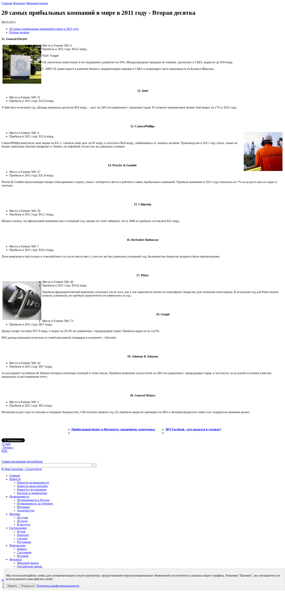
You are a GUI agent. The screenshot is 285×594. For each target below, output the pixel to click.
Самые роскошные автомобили (22, 461)
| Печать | (8, 447)
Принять (12, 585)
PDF (5, 451)
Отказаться (28, 585)
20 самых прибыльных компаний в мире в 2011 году (44, 28)
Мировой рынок (37, 3)
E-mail (6, 444)
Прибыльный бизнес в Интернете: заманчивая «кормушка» (113, 429)
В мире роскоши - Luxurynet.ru (22, 469)
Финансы (19, 3)
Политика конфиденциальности (58, 585)
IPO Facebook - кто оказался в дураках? (193, 429)
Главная (7, 3)
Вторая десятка (19, 32)
